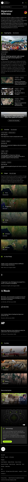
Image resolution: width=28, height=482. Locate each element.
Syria (23, 464)
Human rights (4, 132)
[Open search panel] (26, 3)
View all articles (14, 129)
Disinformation (12, 132)
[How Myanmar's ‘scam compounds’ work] (14, 135)
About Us (3, 471)
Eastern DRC (18, 464)
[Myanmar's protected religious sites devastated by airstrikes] (14, 103)
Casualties (4, 162)
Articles (2, 457)
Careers (25, 471)
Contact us (3, 473)
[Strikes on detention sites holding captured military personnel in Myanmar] (14, 81)
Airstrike (16, 77)
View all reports (16, 32)
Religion (16, 88)
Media (3, 151)
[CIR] (11, 3)
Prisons (21, 77)
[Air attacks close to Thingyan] (14, 92)
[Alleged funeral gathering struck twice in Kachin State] (14, 165)
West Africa (7, 466)
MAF (7, 151)
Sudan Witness (12, 464)
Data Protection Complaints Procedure (16, 477)
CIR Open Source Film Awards (12, 471)
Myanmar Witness (4, 464)
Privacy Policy (4, 477)
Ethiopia (2, 466)
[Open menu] (23, 3)
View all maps (12, 173)
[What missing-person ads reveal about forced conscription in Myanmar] (14, 55)
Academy (20, 471)
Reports (6, 457)
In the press (11, 457)
